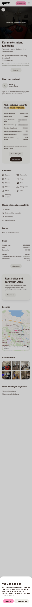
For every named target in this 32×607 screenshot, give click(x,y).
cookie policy (10, 596)
